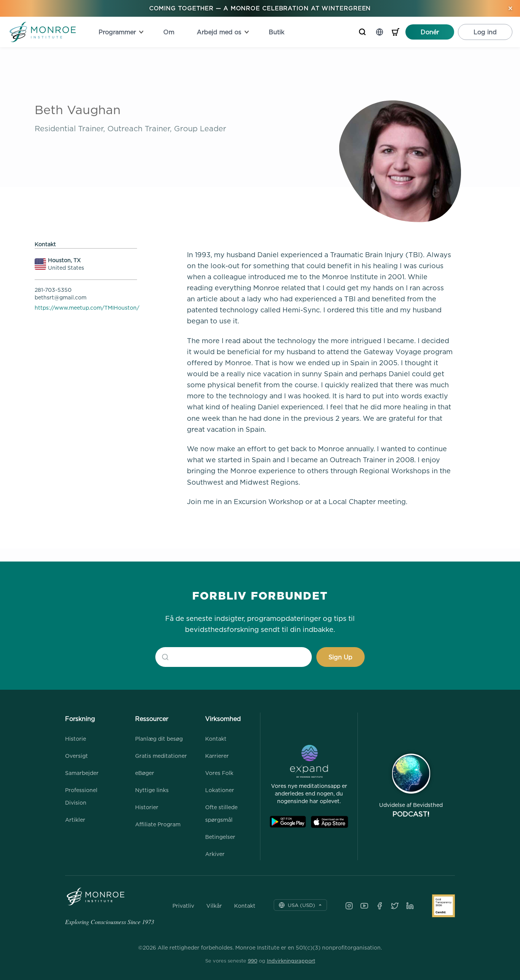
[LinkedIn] (410, 906)
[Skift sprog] (379, 32)
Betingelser (220, 837)
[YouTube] (364, 906)
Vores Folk (219, 773)
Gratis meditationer (161, 756)
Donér (430, 32)
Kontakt (216, 738)
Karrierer (217, 756)
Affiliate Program (157, 824)
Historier (146, 807)
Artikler (75, 819)
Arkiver (215, 854)
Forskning (80, 718)
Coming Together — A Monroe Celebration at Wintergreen (260, 8)
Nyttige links (152, 790)
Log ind (485, 32)
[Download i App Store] (329, 822)
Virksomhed (223, 718)
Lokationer (219, 790)
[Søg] (362, 32)
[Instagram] (349, 906)
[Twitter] (395, 906)
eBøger (144, 773)
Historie (75, 738)
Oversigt (76, 756)
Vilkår (214, 905)
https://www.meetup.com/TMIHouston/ (87, 307)
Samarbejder (82, 773)
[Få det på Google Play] (288, 822)
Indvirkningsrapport (291, 960)
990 (252, 960)
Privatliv (183, 905)
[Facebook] (379, 906)
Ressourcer (151, 718)
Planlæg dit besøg (159, 738)
